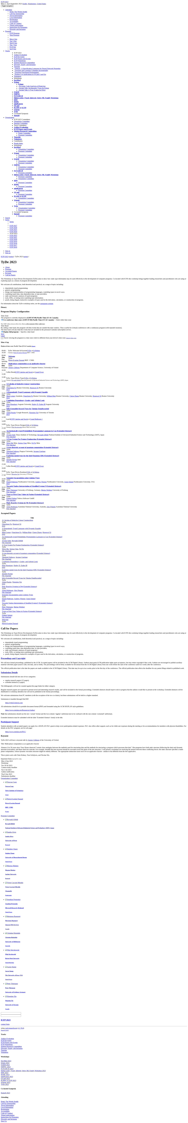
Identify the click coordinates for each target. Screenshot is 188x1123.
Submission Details (9, 672)
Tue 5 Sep (13, 41)
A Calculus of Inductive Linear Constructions (23, 384)
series (11, 256)
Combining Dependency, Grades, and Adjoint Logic (25, 400)
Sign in (7, 251)
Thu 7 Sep (13, 45)
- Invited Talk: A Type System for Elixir (31, 90)
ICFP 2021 (13, 237)
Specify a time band (27, 332)
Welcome (11, 356)
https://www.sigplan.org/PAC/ (15, 732)
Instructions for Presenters (18, 27)
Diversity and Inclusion (18, 29)
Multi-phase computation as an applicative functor (26, 364)
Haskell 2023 (5, 1093)
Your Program (14, 35)
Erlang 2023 (5, 1063)
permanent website (46, 304)
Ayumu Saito (10, 435)
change (33, 346)
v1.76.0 (21, 1028)
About (7, 267)
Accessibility (14, 21)
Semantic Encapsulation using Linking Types (23, 478)
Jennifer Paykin (11, 460)
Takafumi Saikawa (12, 451)
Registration (14, 19)
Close (3, 336)
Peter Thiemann (11, 490)
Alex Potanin (51, 507)
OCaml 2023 (5, 1078)
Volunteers (17, 76)
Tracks (7, 51)
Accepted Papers (11, 271)
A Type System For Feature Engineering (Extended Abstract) (29, 439)
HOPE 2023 (5, 1075)
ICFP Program (14, 33)
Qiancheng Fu (11, 388)
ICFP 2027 (13, 226)
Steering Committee (21, 123)
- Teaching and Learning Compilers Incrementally (31, 70)
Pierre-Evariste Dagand (20, 352)
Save (2, 334)
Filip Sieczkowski (16, 427)
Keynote (8, 273)
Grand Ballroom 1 (36, 419)
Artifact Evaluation (20, 55)
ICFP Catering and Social (24, 372)
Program (8, 31)
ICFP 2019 (13, 241)
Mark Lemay (10, 396)
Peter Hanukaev (11, 404)
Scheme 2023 (5, 1082)
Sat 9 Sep (13, 49)
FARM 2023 (5, 1065)
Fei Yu (34, 443)
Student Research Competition (24, 63)
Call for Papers (10, 275)
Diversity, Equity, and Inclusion (25, 65)
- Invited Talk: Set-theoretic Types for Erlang (33, 88)
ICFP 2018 (13, 243)
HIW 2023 (4, 1073)
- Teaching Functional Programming (26, 72)
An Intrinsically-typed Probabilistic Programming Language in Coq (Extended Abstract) (39, 431)
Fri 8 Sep (13, 47)
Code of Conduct (15, 23)
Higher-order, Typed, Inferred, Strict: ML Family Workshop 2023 (23, 1071)
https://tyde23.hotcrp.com (14, 703)
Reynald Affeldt (16, 380)
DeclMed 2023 (6, 1061)
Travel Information (16, 16)
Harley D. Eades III (38, 404)
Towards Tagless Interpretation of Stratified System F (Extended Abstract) (33, 486)
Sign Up (4, 1121)
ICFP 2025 (13, 229)
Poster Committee (24, 133)
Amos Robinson (12, 507)
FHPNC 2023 (6, 1067)
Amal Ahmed (68, 482)
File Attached (11, 437)
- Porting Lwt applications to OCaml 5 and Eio (30, 74)
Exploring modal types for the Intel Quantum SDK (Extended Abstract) (32, 456)
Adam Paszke (11, 413)
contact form (5, 1024)
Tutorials (17, 66)
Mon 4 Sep (13, 39)
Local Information (16, 18)
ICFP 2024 (13, 231)
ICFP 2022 (13, 235)
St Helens (36, 351)
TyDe (29, 351)
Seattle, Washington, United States (34, 4)
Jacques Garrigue (39, 451)
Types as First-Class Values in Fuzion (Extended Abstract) (27, 494)
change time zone (71, 338)
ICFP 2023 (4, 256)
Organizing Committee (22, 121)
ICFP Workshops (20, 61)
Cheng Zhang (74, 396)
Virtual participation (16, 25)
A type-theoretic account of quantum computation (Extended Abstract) (32, 447)
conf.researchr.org (11, 1028)
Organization (9, 117)
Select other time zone (63, 320)
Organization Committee (26, 208)
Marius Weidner (46, 490)
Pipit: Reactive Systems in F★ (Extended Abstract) (25, 503)
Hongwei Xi (34, 388)
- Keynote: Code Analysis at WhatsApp (31, 86)
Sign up (8, 253)
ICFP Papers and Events (22, 59)
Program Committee (25, 135)
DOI (8, 390)
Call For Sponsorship (17, 14)
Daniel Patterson (12, 482)
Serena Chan (22, 443)
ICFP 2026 (13, 228)
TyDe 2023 (5, 1084)
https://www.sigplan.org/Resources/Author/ (20, 710)
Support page (5, 1030)
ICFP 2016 (13, 247)
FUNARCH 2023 (7, 1069)
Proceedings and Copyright (13, 658)
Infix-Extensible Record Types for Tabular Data (27, 409)
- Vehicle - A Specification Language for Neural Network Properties (37, 68)
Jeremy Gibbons (14, 367)
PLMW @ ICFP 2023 (8, 1080)
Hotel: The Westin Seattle (18, 12)
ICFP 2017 (13, 245)
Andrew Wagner (41, 482)
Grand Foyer (39, 372)
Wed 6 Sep (13, 43)
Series (12, 222)
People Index (18, 143)
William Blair (51, 396)
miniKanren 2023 (7, 1077)
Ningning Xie (34, 413)
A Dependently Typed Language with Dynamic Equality (27, 392)
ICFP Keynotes (19, 57)
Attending (8, 10)
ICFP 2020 (13, 239)
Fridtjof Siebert (11, 498)
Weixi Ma (9, 443)
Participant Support (10, 722)
